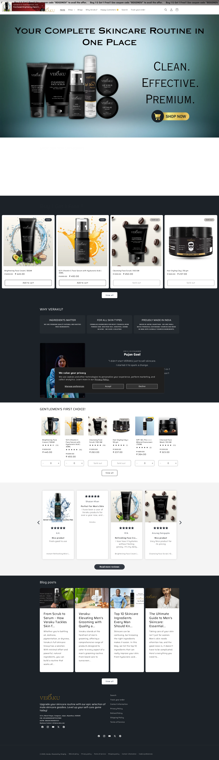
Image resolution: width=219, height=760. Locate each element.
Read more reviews (109, 566)
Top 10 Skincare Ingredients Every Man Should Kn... (126, 620)
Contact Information (119, 704)
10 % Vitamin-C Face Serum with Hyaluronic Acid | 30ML (80, 272)
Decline (142, 386)
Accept (108, 386)
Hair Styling (77, 188)
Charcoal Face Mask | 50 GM (166, 441)
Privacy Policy (116, 708)
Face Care (48, 188)
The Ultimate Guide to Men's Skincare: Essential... (160, 620)
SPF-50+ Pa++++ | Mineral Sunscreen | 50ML (144, 442)
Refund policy (74, 754)
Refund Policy (116, 713)
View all (110, 295)
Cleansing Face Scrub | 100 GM (126, 271)
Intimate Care (107, 188)
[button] (71, 9)
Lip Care (131, 188)
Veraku (48, 754)
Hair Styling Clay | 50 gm (177, 271)
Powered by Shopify (59, 754)
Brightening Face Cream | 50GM (18, 271)
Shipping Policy (117, 717)
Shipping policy (114, 754)
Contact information (129, 754)
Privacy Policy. (102, 379)
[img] (58, 528)
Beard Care (161, 188)
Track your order (117, 699)
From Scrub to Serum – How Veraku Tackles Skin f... (55, 620)
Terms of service (100, 754)
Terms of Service (117, 722)
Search (113, 695)
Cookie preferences (146, 754)
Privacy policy (86, 754)
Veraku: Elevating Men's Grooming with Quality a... (91, 620)
